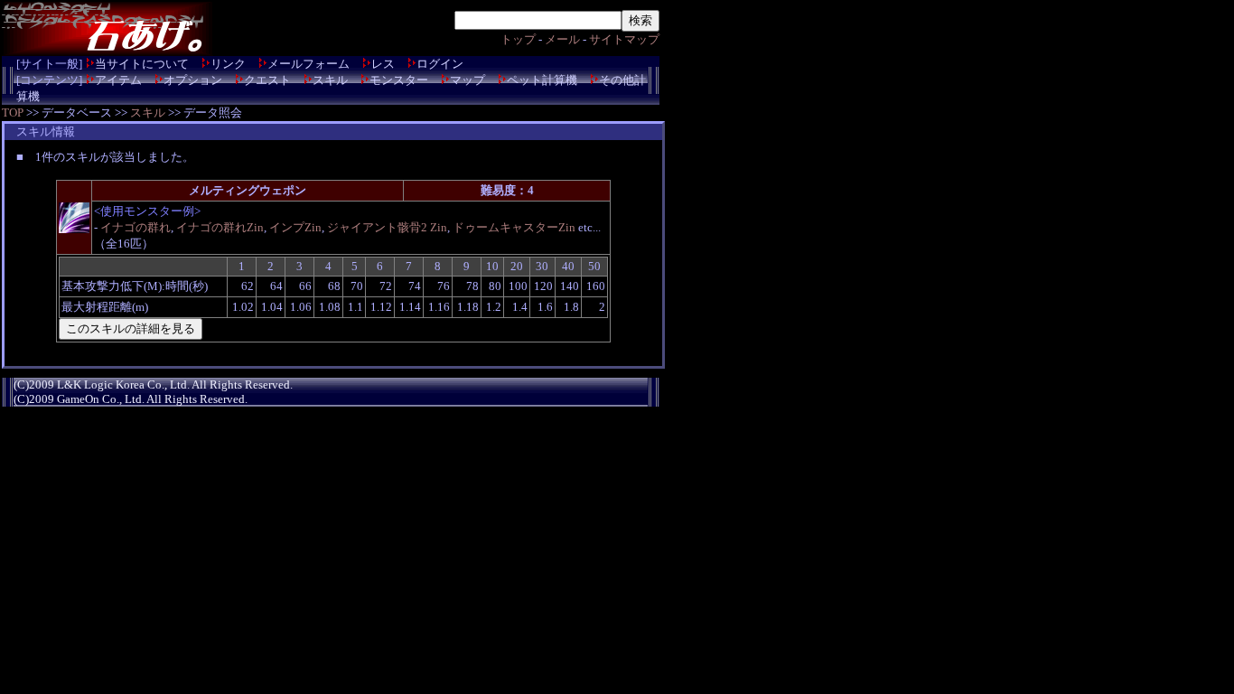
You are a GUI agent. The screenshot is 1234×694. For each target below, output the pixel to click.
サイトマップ (624, 39)
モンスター (398, 80)
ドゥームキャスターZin (514, 227)
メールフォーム (308, 63)
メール (562, 39)
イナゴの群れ (135, 227)
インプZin (295, 227)
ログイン (439, 63)
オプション (193, 80)
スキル (330, 80)
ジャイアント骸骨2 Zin (387, 227)
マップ (467, 80)
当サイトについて (142, 63)
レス (383, 63)
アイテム (118, 80)
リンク (228, 63)
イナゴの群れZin (220, 227)
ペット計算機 (542, 80)
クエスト (267, 80)
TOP (12, 112)
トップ (518, 39)
